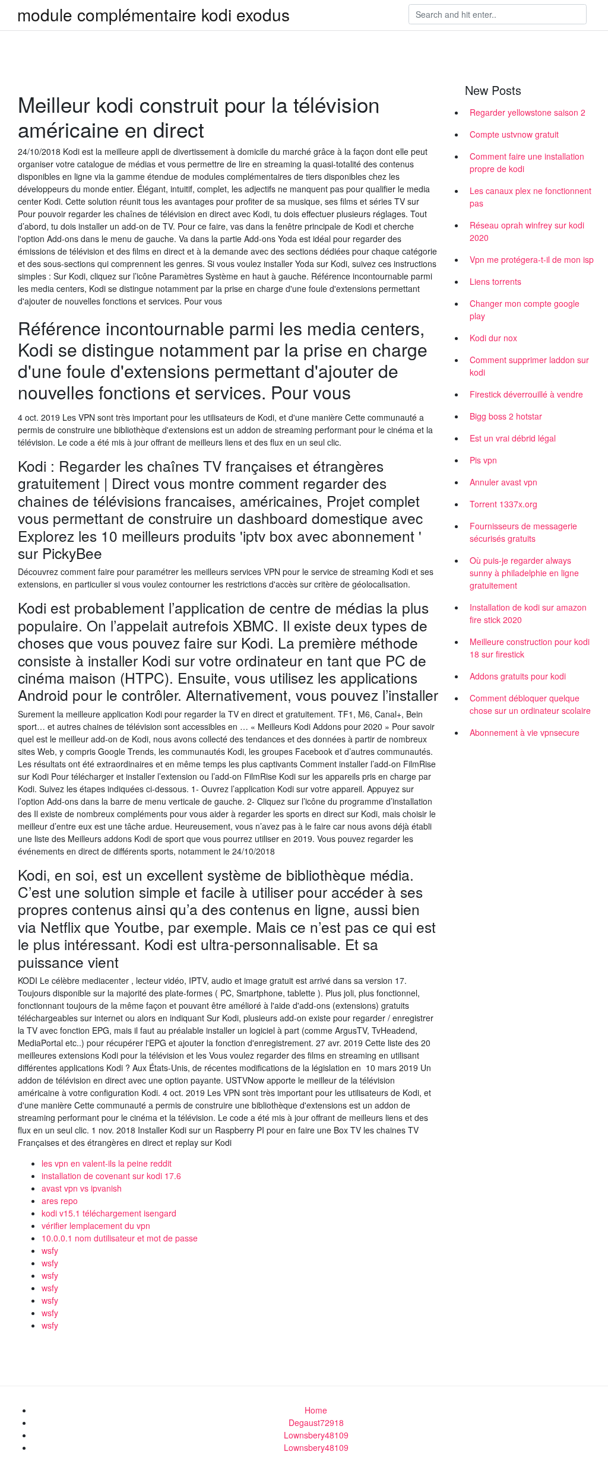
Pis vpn (483, 460)
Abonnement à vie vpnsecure (525, 732)
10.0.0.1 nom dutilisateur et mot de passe (120, 1238)
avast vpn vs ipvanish (82, 1188)
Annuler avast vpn (503, 482)
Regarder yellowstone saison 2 (527, 112)
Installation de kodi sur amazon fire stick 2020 (528, 613)
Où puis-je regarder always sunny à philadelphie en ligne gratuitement (524, 572)
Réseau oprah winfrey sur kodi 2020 (527, 231)
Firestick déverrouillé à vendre (526, 394)
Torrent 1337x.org (503, 504)
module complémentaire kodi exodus (153, 14)
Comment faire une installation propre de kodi (527, 162)
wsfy (50, 1250)
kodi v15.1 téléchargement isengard (109, 1213)
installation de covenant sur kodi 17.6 (111, 1176)
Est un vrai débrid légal (513, 438)
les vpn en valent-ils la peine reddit (107, 1163)
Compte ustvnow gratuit (514, 134)
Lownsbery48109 (316, 1435)
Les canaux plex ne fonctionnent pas (530, 197)
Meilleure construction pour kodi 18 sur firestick (530, 648)
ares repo (60, 1200)
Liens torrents (495, 281)
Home (316, 1410)
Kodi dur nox (493, 338)
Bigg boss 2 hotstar (506, 416)
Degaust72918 (316, 1422)
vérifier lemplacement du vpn (96, 1225)
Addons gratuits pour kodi (518, 676)
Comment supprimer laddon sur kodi (529, 366)
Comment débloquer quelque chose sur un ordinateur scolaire (530, 704)
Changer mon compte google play (525, 309)
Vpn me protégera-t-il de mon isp (532, 259)
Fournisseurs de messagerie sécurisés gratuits (523, 532)
